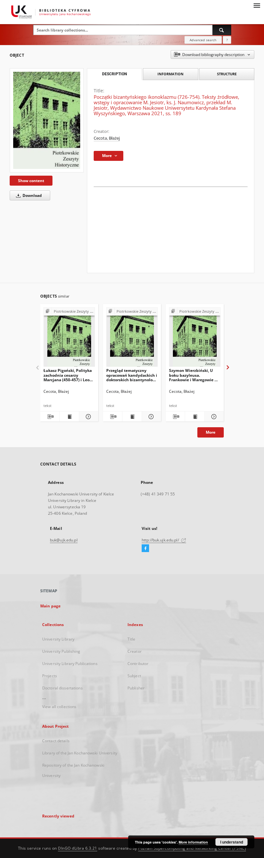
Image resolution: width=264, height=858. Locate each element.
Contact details (56, 740)
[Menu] (256, 5)
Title (131, 639)
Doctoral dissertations (62, 688)
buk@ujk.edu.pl (64, 540)
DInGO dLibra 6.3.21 (77, 848)
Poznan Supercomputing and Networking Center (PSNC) (192, 848)
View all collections (59, 706)
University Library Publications (70, 663)
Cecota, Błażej (107, 138)
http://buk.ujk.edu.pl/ (161, 540)
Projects (49, 675)
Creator (134, 651)
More (210, 432)
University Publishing (61, 651)
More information (193, 842)
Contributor (137, 663)
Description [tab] (114, 74)
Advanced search (203, 40)
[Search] (221, 30)
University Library (58, 639)
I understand (231, 842)
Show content (31, 180)
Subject (134, 675)
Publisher (136, 688)
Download (32, 195)
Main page (50, 606)
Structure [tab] (227, 73)
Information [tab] (170, 73)
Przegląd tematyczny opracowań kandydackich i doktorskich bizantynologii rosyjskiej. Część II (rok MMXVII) (131, 375)
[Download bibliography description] (49, 416)
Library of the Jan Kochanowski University (79, 753)
